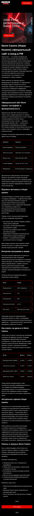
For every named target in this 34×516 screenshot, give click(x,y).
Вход (17, 501)
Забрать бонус (9, 35)
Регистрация (27, 3)
